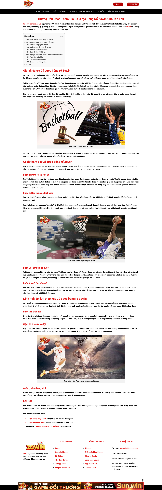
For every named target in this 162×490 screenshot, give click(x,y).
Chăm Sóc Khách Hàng (116, 11)
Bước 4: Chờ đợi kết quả (38, 52)
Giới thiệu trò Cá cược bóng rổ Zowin (39, 40)
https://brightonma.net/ (129, 448)
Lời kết (28, 65)
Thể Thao (62, 11)
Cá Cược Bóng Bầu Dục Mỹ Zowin (48, 426)
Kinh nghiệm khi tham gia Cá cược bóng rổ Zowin (44, 55)
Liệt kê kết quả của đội (38, 59)
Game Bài (46, 11)
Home (38, 11)
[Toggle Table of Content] (60, 36)
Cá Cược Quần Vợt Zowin (35, 422)
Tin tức (101, 11)
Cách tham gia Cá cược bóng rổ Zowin (40, 42)
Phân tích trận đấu (36, 57)
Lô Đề (54, 11)
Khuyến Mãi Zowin (86, 11)
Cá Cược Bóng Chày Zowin (35, 419)
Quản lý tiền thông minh (38, 62)
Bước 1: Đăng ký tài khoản (39, 45)
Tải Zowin (73, 11)
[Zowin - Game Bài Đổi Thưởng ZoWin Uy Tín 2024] (29, 4)
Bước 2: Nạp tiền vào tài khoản (40, 47)
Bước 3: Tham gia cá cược (39, 49)
